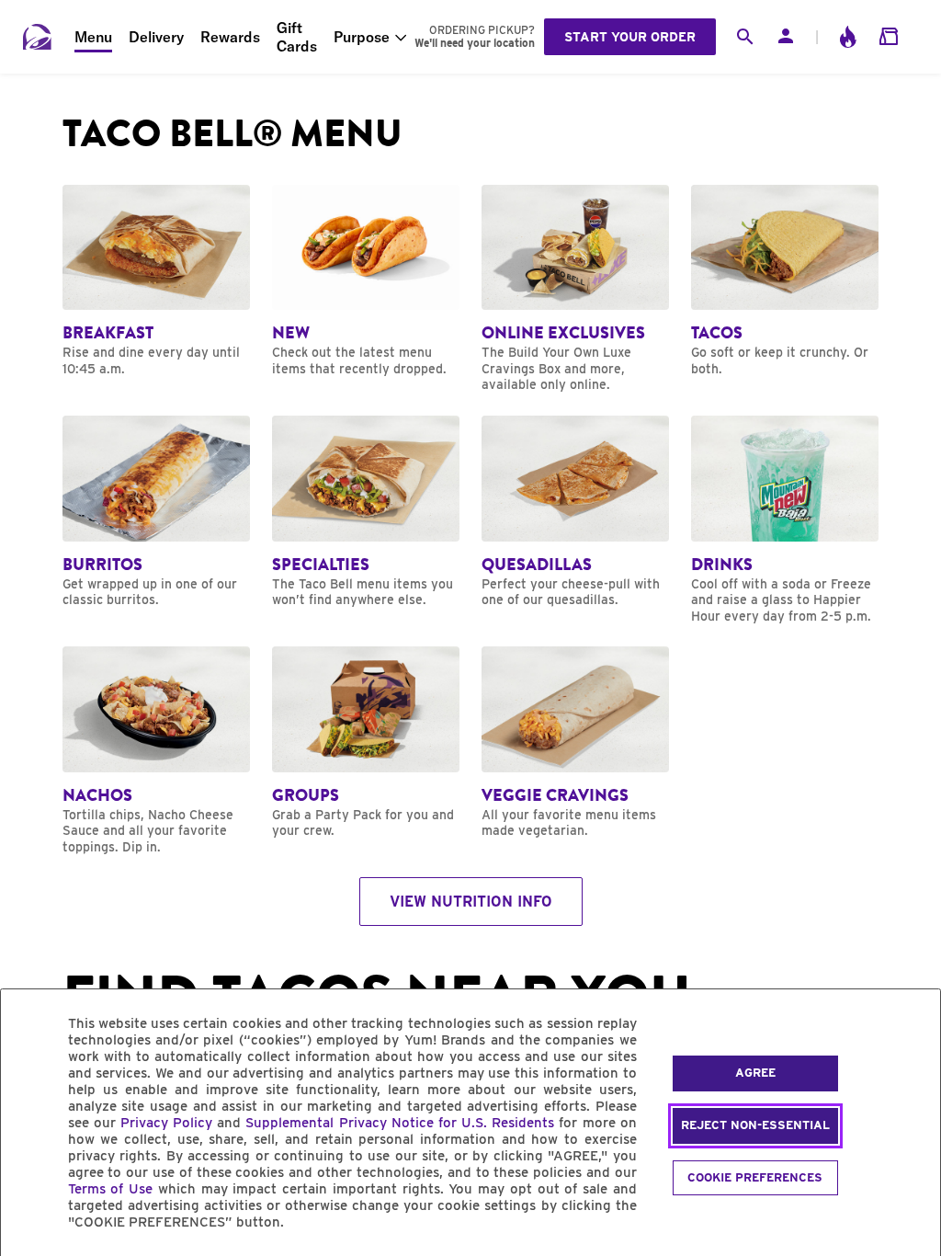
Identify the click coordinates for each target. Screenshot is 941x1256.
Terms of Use (110, 1189)
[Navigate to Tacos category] (785, 281)
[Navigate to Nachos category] (156, 750)
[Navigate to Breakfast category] (156, 281)
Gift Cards (297, 36)
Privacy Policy (166, 1122)
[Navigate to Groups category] (365, 742)
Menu (93, 37)
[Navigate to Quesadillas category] (575, 512)
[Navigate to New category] (365, 281)
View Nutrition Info (471, 901)
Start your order (630, 36)
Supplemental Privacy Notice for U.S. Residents (399, 1122)
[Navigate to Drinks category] (785, 520)
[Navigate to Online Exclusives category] (575, 289)
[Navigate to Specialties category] (365, 512)
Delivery (156, 37)
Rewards (230, 37)
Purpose (362, 37)
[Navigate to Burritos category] (156, 512)
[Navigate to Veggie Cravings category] (575, 742)
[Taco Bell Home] (37, 37)
